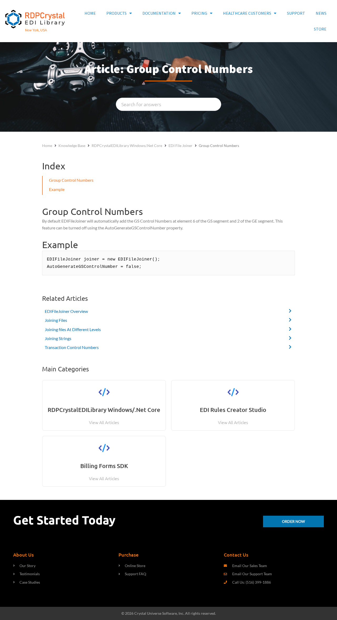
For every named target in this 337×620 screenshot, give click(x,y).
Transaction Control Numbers (72, 347)
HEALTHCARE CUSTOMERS (247, 13)
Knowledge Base (71, 145)
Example (57, 189)
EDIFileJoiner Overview (66, 311)
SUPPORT (296, 13)
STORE (320, 29)
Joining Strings (58, 338)
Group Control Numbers (71, 180)
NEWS (321, 13)
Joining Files (56, 320)
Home (47, 145)
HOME (90, 13)
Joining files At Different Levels (73, 329)
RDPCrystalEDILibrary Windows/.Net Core (127, 145)
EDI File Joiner (180, 145)
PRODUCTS (116, 13)
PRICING (199, 13)
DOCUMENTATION (159, 13)
